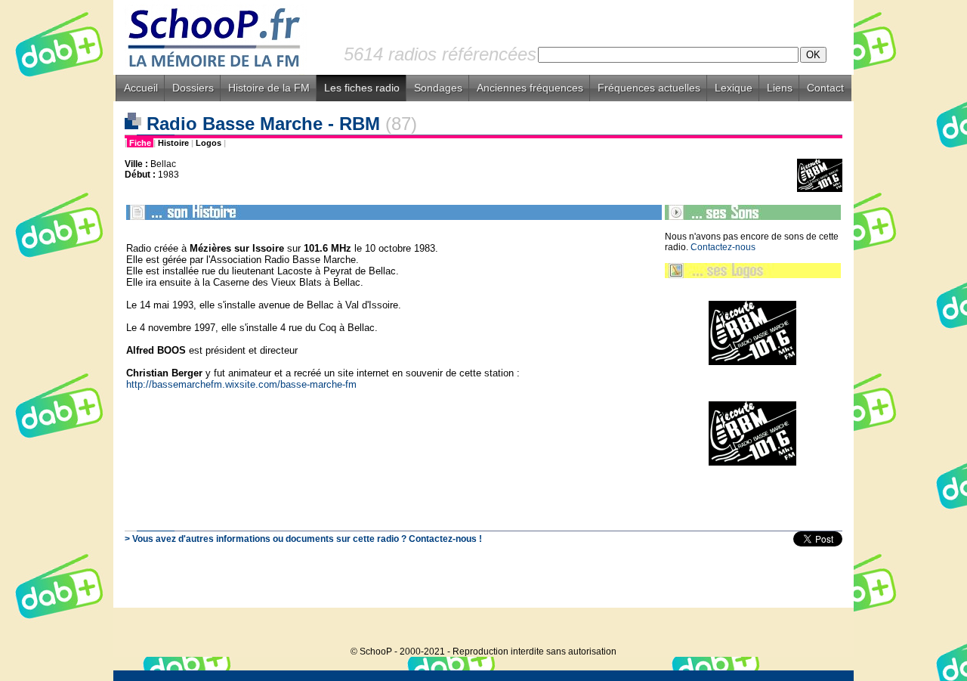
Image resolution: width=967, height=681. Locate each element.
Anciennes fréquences (530, 88)
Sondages (438, 88)
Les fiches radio (362, 88)
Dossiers (193, 88)
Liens (779, 88)
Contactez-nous (722, 247)
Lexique (733, 88)
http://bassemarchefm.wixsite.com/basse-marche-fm (243, 384)
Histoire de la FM (269, 88)
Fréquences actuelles (649, 88)
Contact (825, 88)
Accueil (141, 88)
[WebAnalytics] (823, 628)
